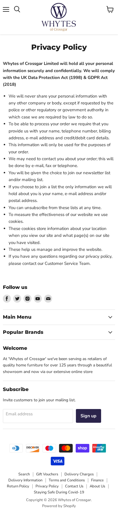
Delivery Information (25, 480)
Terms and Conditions (67, 480)
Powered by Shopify (59, 506)
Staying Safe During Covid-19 (59, 492)
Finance (97, 480)
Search (24, 474)
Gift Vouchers (47, 474)
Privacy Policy (47, 486)
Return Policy (18, 486)
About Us (97, 486)
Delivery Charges (79, 474)
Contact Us (74, 486)
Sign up (88, 416)
